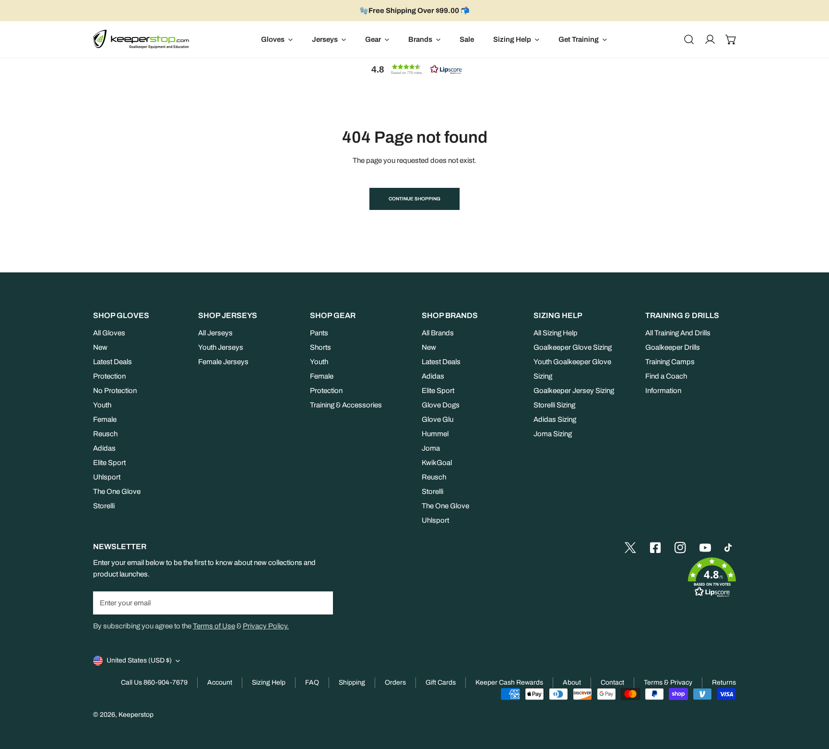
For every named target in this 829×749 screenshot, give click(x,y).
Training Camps (670, 362)
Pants (319, 333)
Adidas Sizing (554, 419)
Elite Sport (109, 463)
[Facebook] (655, 548)
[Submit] (320, 602)
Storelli (104, 506)
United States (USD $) (139, 660)
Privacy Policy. (266, 626)
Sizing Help (268, 682)
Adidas (104, 448)
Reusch (105, 434)
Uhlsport (106, 477)
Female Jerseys (223, 362)
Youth (102, 405)
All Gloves (109, 333)
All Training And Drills (678, 333)
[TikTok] (730, 547)
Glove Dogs (441, 405)
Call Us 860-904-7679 (154, 682)
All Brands (438, 333)
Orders (395, 682)
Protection (109, 376)
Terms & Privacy (668, 682)
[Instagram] (680, 548)
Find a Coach (666, 376)
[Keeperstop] (141, 39)
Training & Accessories (346, 405)
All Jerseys (215, 333)
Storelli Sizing (554, 405)
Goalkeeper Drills (672, 347)
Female (105, 419)
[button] (731, 39)
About (572, 682)
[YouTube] (705, 548)
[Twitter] (630, 548)
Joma (431, 448)
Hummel (435, 434)
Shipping (352, 682)
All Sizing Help (555, 333)
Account (219, 682)
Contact (612, 682)
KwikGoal (437, 463)
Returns (724, 682)
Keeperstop (136, 714)
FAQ (312, 682)
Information (663, 390)
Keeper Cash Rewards (509, 682)
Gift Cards (441, 682)
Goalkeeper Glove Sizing (572, 347)
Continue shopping (414, 198)
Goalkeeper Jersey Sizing (573, 390)
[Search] (688, 39)
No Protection (115, 390)
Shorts (320, 347)
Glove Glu (437, 419)
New (100, 347)
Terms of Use (214, 626)
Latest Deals (112, 362)
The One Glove (117, 491)
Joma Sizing (552, 434)
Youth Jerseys (220, 347)
